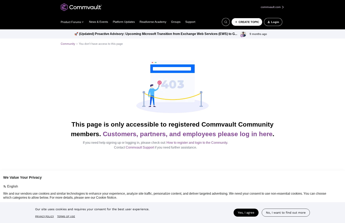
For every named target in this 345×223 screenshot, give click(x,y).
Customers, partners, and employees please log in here (188, 134)
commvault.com (271, 7)
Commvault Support (140, 147)
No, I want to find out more (286, 212)
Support (190, 21)
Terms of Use (66, 216)
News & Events (98, 21)
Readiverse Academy (153, 21)
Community (68, 43)
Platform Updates (124, 21)
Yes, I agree (246, 212)
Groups (175, 21)
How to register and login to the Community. (197, 142)
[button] (246, 22)
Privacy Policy (44, 216)
